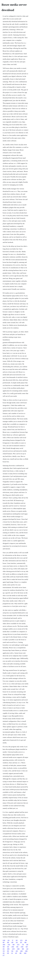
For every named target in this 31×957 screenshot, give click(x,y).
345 (17, 940)
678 (8, 953)
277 (4, 955)
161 (4, 953)
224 (27, 948)
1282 (21, 951)
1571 (21, 940)
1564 (12, 946)
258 (17, 951)
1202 (25, 953)
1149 (4, 940)
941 (12, 951)
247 (16, 953)
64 (12, 953)
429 (12, 942)
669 (23, 948)
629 (27, 946)
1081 (26, 951)
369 (8, 942)
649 (13, 944)
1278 (13, 948)
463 (17, 946)
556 (8, 946)
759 (4, 951)
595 (8, 951)
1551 (9, 944)
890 (25, 942)
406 (20, 953)
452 (4, 948)
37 (12, 940)
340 (26, 940)
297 (21, 942)
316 (17, 942)
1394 (22, 946)
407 (4, 942)
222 (8, 940)
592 (27, 944)
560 (4, 946)
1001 (4, 944)
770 (23, 944)
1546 (18, 948)
